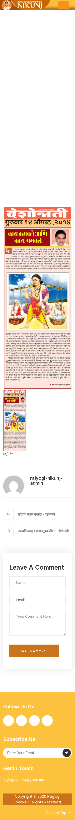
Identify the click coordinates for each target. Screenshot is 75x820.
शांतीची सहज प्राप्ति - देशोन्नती (36, 514)
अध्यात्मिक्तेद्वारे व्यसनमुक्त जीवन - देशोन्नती (43, 531)
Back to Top (56, 812)
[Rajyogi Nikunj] (25, 5)
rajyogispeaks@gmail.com (25, 779)
